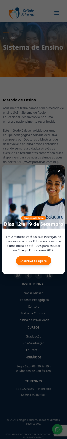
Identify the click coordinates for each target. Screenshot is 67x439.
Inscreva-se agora (33, 261)
